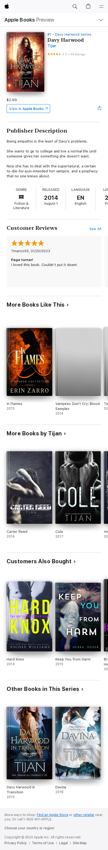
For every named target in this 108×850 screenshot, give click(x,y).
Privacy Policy (15, 843)
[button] (74, 6)
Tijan (51, 45)
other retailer (83, 815)
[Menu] (101, 6)
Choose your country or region (29, 828)
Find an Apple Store (52, 815)
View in (26, 109)
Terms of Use (43, 843)
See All (95, 229)
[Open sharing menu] (100, 108)
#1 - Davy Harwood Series (69, 34)
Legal (63, 843)
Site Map (80, 843)
